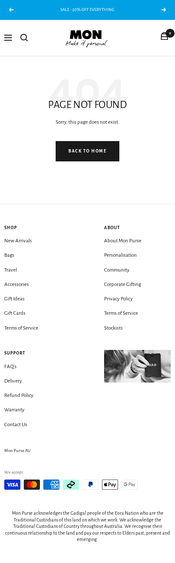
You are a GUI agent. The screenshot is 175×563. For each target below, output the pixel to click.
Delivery (13, 381)
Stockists (113, 328)
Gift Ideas (14, 299)
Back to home (87, 151)
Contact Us (15, 424)
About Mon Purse (122, 241)
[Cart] (164, 37)
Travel (10, 270)
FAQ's (10, 366)
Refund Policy (19, 395)
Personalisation (120, 255)
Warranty (14, 410)
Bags (9, 255)
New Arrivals (18, 241)
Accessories (16, 284)
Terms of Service (21, 328)
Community (117, 270)
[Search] (24, 38)
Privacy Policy (118, 299)
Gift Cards (14, 313)
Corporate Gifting (122, 284)
